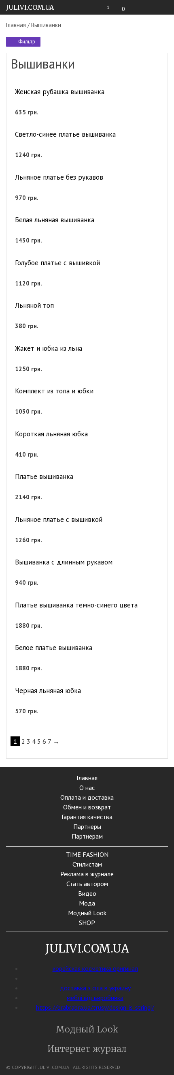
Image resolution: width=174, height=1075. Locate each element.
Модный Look (87, 1029)
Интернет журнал (87, 1048)
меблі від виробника (95, 997)
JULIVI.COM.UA (30, 7)
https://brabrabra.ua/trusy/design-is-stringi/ (95, 1007)
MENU (163, 7)
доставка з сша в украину (95, 988)
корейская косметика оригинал (95, 968)
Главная (16, 25)
